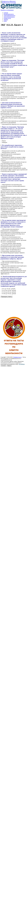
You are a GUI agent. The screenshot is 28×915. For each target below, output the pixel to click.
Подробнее (22, 364)
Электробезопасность (9, 15)
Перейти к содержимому (7, 10)
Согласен (3, 365)
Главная (6, 12)
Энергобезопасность (9, 17)
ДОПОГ (6, 19)
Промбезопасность (9, 14)
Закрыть (9, 365)
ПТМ (5, 21)
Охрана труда (7, 18)
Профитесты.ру (17, 357)
